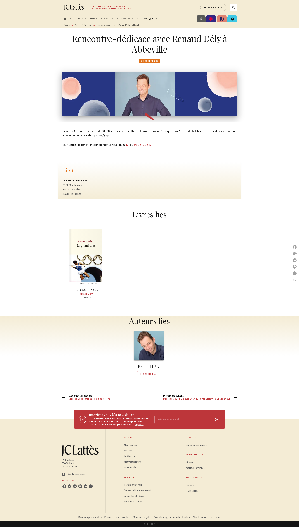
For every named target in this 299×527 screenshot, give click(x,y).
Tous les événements (83, 25)
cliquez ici (139, 424)
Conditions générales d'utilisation (172, 517)
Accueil (67, 25)
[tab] (65, 18)
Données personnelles (90, 517)
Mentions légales (142, 517)
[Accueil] (75, 7)
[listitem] (64, 486)
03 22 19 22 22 (143, 144)
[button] (213, 7)
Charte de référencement (207, 517)
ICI (127, 144)
